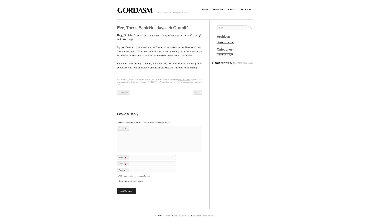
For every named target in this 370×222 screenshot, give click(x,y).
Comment (123, 128)
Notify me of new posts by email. (131, 181)
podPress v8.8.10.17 (243, 62)
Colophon (245, 9)
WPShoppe (209, 215)
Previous (123, 92)
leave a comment (173, 82)
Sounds (231, 9)
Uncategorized (184, 79)
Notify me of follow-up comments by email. (135, 176)
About (204, 9)
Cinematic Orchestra (166, 47)
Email (122, 164)
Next (198, 92)
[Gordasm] (136, 12)
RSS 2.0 (151, 82)
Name (122, 158)
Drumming (217, 9)
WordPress (185, 215)
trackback (186, 82)
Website (122, 170)
